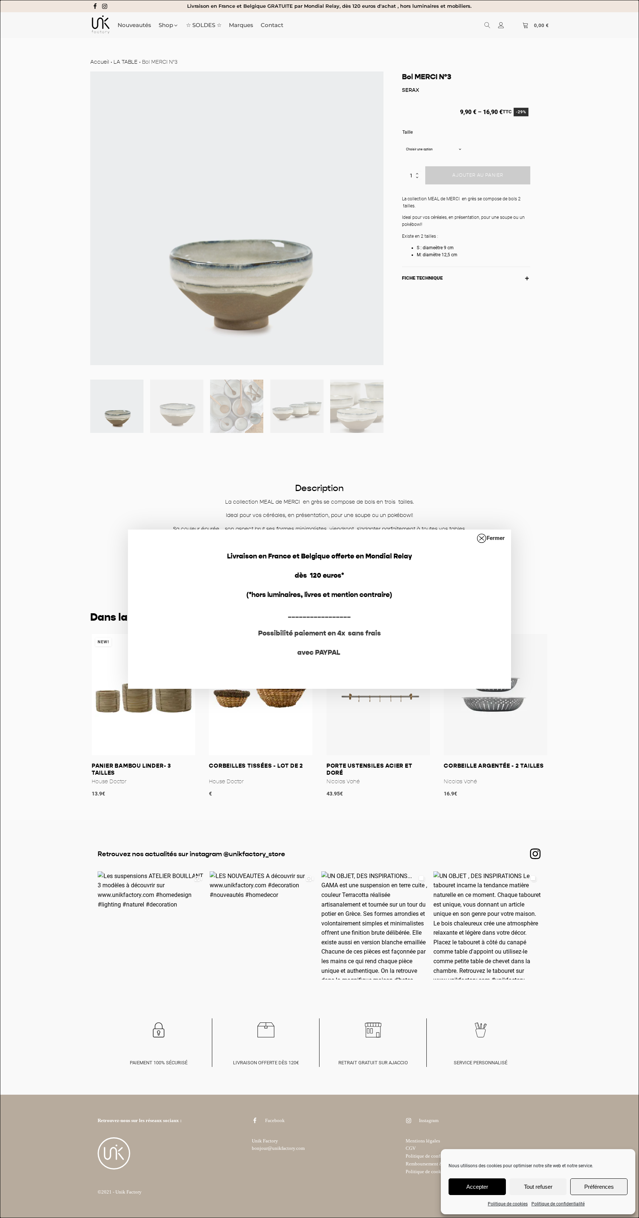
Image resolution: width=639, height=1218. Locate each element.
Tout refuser (538, 1187)
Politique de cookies (508, 1204)
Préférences (599, 1187)
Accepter (477, 1187)
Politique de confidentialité (558, 1204)
